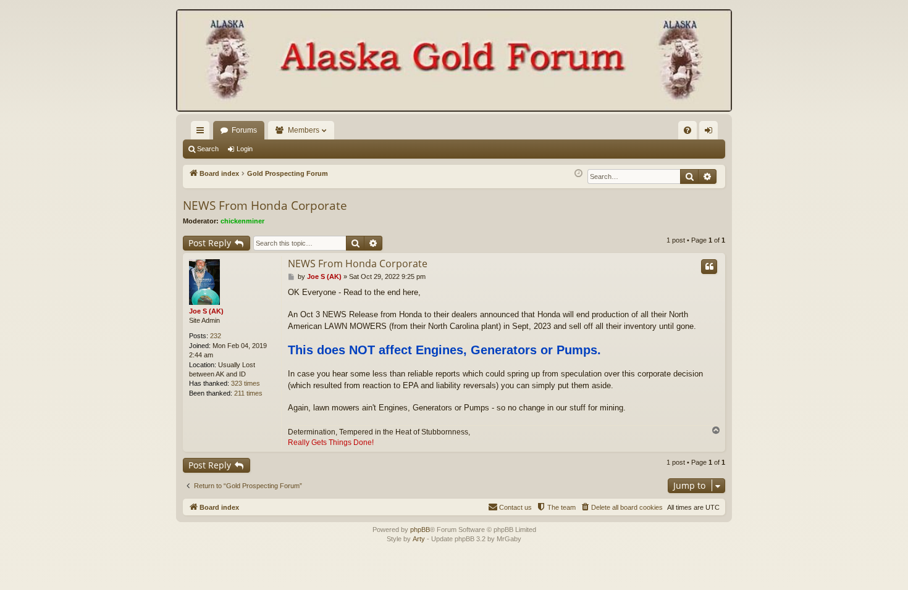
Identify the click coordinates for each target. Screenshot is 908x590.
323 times (245, 383)
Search (208, 148)
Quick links (202, 132)
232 (215, 335)
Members (303, 130)
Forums (244, 130)
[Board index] (454, 61)
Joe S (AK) (206, 311)
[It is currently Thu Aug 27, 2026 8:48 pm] (578, 174)
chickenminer (242, 221)
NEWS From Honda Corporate (265, 205)
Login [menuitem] (711, 132)
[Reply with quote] (709, 266)
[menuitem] (687, 130)
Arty (419, 538)
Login (245, 148)
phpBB (420, 529)
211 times (248, 393)
